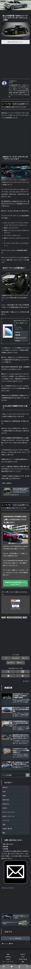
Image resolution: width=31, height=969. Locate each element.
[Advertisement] (15, 60)
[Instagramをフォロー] (23, 671)
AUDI (23, 957)
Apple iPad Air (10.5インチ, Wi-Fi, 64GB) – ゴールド (21, 323)
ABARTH (23, 954)
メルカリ (17, 340)
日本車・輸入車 (23, 959)
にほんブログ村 (15, 608)
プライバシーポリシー (8, 888)
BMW (4, 617)
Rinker (20, 327)
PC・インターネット (8, 961)
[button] (20, 662)
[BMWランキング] (15, 601)
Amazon (17, 332)
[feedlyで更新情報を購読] (8, 675)
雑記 (23, 961)
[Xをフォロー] (8, 671)
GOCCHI (11, 82)
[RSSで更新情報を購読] (23, 675)
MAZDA (8, 959)
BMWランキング (15, 603)
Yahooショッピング (20, 338)
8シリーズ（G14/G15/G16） (15, 617)
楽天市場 (17, 335)
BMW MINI (8, 957)
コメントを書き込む (15, 938)
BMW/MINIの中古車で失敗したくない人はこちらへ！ (15, 583)
